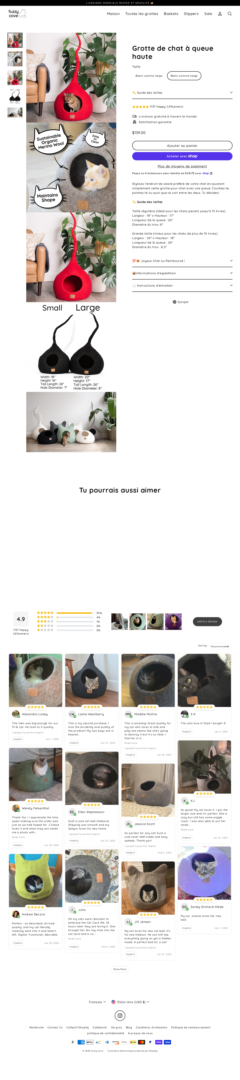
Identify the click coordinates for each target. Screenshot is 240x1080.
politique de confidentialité (105, 1033)
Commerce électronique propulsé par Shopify (133, 1051)
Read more (18, 837)
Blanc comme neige (149, 75)
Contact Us (55, 1027)
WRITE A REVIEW (207, 621)
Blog (129, 1027)
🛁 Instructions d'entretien (152, 285)
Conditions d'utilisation (151, 1027)
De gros (116, 1027)
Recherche (36, 1027)
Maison (113, 13)
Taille (136, 66)
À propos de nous (140, 1033)
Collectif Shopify (77, 1027)
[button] (182, 106)
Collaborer (100, 1027)
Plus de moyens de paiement (182, 166)
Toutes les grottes (141, 13)
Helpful (18, 739)
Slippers (191, 13)
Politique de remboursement (191, 1027)
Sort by (202, 645)
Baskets (171, 13)
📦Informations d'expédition (154, 273)
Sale (208, 13)
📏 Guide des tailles (147, 92)
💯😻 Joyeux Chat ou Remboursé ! (158, 260)
